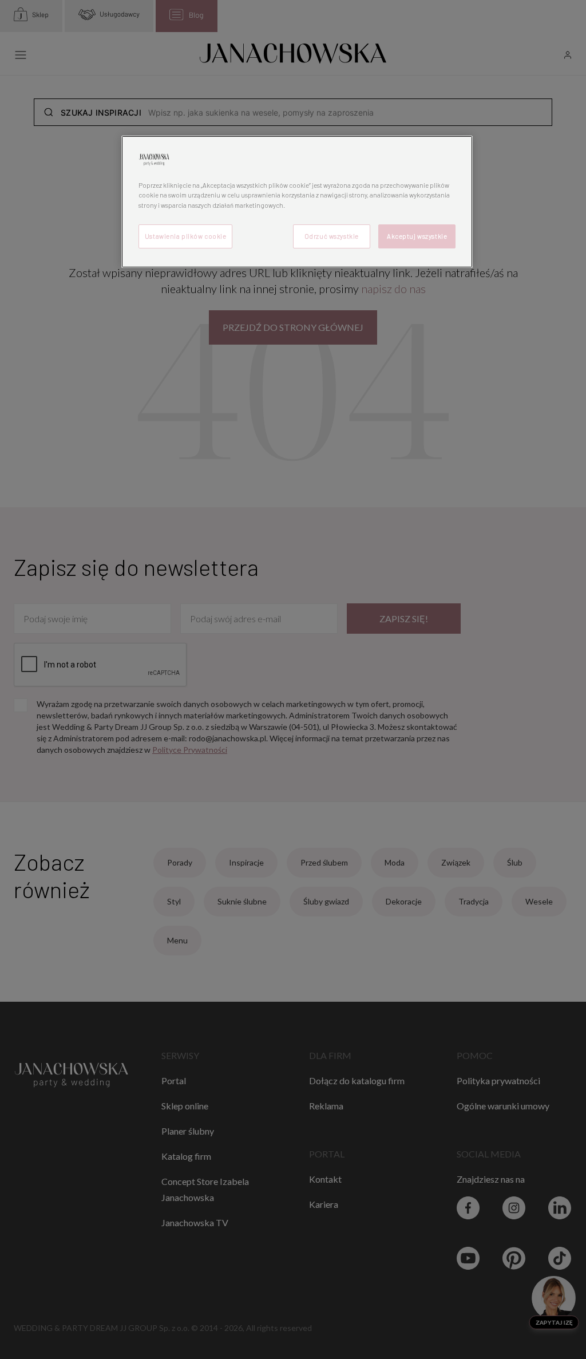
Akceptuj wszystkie (417, 236)
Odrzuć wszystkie (331, 236)
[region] (297, 201)
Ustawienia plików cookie (186, 236)
